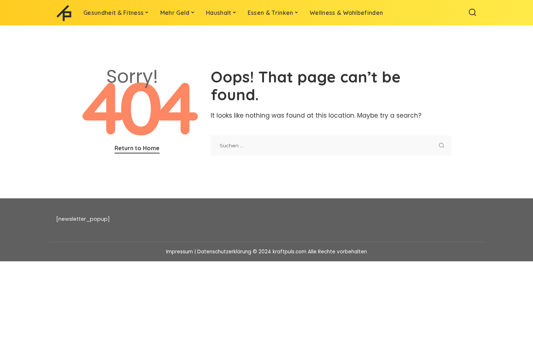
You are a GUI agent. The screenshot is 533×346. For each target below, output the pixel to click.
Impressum (179, 251)
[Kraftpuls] (64, 13)
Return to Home (137, 148)
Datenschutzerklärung (224, 251)
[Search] (472, 12)
